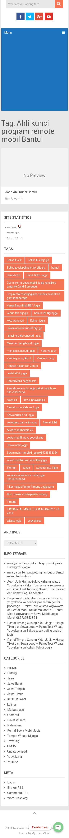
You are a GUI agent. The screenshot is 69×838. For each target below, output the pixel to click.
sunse (26, 467)
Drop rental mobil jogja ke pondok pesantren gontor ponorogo (33, 296)
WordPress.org (17, 798)
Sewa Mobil (50, 422)
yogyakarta (34, 520)
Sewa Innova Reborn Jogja (23, 407)
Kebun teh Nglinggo (46, 313)
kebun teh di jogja (17, 313)
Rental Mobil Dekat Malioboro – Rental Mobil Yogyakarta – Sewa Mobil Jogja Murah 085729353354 (35, 614)
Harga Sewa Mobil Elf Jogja (23, 305)
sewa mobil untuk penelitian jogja (27, 460)
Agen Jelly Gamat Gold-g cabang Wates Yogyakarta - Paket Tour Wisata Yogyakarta (35, 583)
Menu (8, 32)
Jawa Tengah (16, 689)
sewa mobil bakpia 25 (20, 430)
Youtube (12, 762)
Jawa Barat (14, 683)
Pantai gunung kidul (19, 358)
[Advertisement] (34, 74)
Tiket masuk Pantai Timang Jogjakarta (30, 486)
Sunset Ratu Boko (47, 467)
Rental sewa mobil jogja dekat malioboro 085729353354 (31, 390)
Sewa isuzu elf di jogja (20, 414)
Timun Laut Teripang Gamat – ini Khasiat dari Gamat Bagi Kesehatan (36, 591)
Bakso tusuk (14, 260)
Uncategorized (17, 751)
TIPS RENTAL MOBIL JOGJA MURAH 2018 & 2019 (33, 511)
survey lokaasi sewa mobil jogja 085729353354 (26, 477)
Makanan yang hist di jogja (23, 343)
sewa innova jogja (34, 399)
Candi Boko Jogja (37, 275)
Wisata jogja (14, 520)
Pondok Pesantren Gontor (22, 365)
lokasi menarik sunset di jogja (24, 328)
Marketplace (15, 710)
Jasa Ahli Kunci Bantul (21, 192)
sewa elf (12, 399)
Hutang (12, 673)
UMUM (11, 746)
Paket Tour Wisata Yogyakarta (23, 828)
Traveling (13, 741)
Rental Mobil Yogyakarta (21, 380)
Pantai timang (45, 358)
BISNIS (12, 668)
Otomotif (13, 715)
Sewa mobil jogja (17, 445)
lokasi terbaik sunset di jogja (24, 335)
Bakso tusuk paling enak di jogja (26, 267)
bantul (55, 267)
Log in (11, 782)
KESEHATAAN (16, 699)
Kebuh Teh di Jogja (39, 647)
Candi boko (13, 275)
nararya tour (48, 350)
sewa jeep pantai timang (22, 422)
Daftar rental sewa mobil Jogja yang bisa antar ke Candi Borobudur (31, 284)
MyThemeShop (41, 833)
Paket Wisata (16, 720)
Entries (15, 787)
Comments (17, 793)
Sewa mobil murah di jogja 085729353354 (32, 452)
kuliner (11, 704)
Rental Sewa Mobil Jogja (23, 730)
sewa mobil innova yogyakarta (25, 437)
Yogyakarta (14, 757)
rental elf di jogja (17, 373)
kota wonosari (15, 320)
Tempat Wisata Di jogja (22, 736)
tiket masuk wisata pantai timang (27, 494)
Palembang (14, 725)
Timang (11, 501)
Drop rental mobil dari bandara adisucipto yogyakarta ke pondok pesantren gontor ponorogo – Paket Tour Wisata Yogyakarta (35, 602)
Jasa (10, 678)
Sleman (11, 467)
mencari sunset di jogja (21, 350)
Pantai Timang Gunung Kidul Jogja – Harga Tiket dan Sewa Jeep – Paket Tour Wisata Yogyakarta (35, 626)
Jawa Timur (15, 694)
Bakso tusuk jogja (38, 260)
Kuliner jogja (37, 320)
